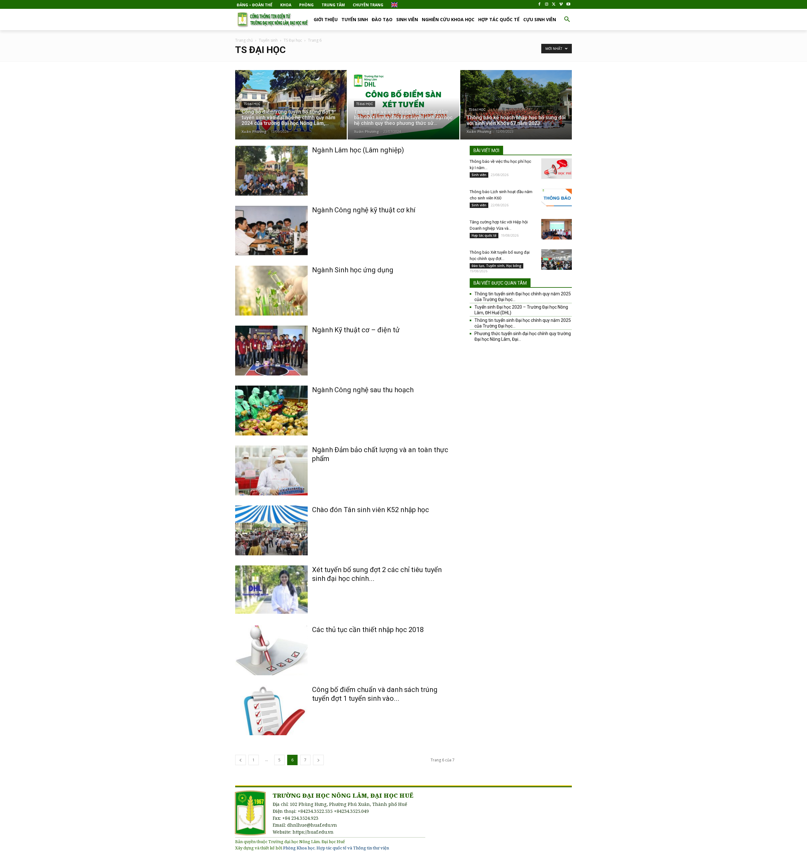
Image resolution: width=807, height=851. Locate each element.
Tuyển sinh (268, 40)
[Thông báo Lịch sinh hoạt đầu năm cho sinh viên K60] (556, 199)
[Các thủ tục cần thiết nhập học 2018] (271, 650)
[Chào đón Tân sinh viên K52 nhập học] (271, 530)
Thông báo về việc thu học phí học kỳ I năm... (500, 164)
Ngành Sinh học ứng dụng (352, 270)
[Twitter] (554, 4)
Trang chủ (244, 40)
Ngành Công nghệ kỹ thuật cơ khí (363, 210)
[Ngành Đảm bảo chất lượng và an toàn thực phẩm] (271, 470)
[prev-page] (240, 760)
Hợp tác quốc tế (484, 235)
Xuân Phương (253, 131)
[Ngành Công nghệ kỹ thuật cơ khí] (271, 231)
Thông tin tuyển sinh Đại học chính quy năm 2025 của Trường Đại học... (522, 296)
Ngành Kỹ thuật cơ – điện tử (356, 330)
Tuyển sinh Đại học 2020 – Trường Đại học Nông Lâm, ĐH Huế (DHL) (521, 309)
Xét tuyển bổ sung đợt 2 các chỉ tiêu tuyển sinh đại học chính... (377, 574)
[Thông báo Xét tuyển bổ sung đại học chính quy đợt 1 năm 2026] (556, 259)
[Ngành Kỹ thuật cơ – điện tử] (271, 350)
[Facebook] (539, 4)
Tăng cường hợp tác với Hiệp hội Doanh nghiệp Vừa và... (499, 225)
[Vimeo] (561, 4)
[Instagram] (546, 4)
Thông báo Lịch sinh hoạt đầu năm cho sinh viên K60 (501, 194)
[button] (567, 19)
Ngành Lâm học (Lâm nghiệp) (358, 150)
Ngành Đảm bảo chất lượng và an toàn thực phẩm (380, 454)
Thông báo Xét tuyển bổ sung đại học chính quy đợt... (500, 255)
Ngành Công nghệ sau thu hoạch (363, 390)
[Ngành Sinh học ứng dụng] (271, 291)
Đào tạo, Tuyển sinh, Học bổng (496, 265)
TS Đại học (293, 40)
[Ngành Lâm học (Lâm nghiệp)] (271, 171)
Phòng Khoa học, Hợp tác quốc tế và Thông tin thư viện (336, 848)
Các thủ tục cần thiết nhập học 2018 (368, 630)
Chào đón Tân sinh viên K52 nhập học (370, 510)
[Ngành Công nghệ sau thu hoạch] (271, 410)
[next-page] (318, 760)
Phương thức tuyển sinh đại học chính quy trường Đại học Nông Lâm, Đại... (522, 336)
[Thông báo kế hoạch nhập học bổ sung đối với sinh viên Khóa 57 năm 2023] (516, 107)
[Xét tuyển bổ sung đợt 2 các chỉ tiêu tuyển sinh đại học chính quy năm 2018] (271, 589)
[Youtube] (568, 4)
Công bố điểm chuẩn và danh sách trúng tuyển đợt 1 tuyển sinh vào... (375, 694)
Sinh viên (479, 175)
